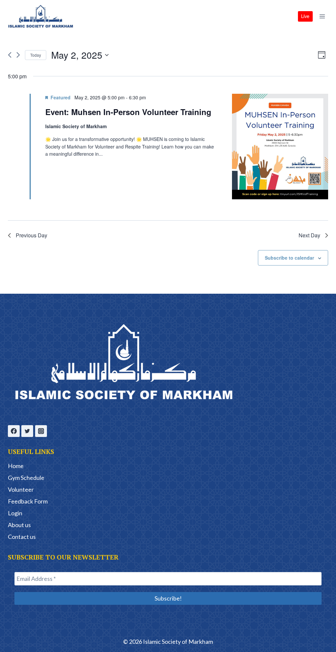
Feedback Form (28, 501)
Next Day (309, 235)
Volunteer (21, 489)
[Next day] (18, 55)
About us (19, 524)
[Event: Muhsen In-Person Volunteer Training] (280, 147)
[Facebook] (14, 431)
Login (15, 513)
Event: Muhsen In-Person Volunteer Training (128, 111)
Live (305, 16)
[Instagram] (41, 431)
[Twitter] (27, 431)
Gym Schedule (26, 477)
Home (16, 465)
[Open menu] (322, 16)
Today (35, 55)
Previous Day (31, 235)
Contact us (22, 536)
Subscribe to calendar (289, 257)
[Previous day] (9, 55)
